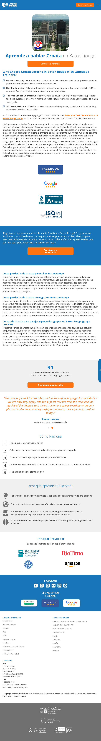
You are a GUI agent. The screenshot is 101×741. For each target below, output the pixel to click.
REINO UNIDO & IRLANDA (61, 629)
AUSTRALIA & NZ (58, 632)
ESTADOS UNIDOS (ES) (78, 621)
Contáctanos (7, 621)
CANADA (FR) (68, 625)
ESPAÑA (55, 643)
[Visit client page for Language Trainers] (39, 730)
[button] (48, 428)
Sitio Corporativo (9, 639)
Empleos (6, 628)
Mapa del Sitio (8, 650)
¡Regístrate (9, 233)
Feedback (6, 643)
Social (5, 635)
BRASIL (54, 636)
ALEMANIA (56, 640)
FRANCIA (55, 651)
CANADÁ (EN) (57, 625)
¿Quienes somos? (9, 624)
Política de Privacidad (11, 654)
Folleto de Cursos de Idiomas (14, 646)
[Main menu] (97, 5)
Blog (4, 632)
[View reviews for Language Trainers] (63, 730)
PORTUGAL (56, 647)
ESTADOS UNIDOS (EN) (60, 621)
